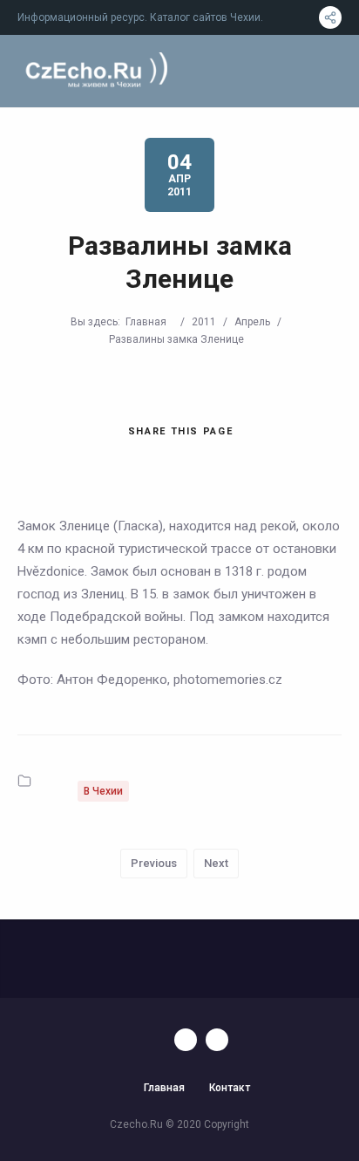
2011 (204, 322)
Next (216, 863)
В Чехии (103, 791)
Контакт (229, 1088)
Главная (145, 322)
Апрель (252, 322)
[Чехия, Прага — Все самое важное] (94, 71)
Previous (154, 863)
